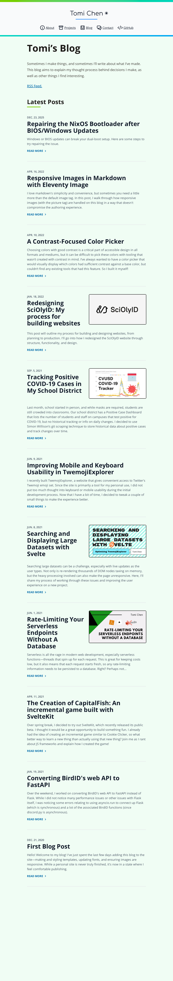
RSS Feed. (34, 86)
